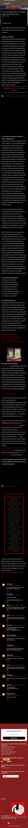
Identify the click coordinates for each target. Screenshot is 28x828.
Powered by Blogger (15, 823)
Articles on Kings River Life (8, 746)
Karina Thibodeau (11, 635)
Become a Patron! (5, 768)
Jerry (8, 665)
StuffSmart (9, 675)
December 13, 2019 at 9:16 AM (13, 585)
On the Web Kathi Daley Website (10, 339)
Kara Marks (10, 594)
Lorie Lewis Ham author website (9, 751)
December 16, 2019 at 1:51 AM (13, 646)
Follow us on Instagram (7, 750)
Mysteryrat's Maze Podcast (7, 748)
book (7, 572)
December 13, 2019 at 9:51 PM (13, 595)
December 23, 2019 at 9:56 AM (13, 695)
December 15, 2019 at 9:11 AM (18, 625)
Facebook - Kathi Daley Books (9, 334)
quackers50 (10, 655)
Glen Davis (9, 584)
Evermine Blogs (6, 366)
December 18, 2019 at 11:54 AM (16, 665)
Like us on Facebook (6, 749)
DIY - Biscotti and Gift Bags (9, 393)
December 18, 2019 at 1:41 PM (13, 676)
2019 (3, 572)
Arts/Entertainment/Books (7, 753)
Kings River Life (11, 693)
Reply (8, 591)
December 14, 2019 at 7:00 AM (16, 605)
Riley (8, 605)
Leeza (8, 615)
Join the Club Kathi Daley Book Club (11, 337)
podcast (18, 436)
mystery (21, 572)
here (16, 413)
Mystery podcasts (5, 754)
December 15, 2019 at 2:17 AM (16, 615)
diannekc (9, 625)
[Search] (26, 3)
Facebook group (21, 429)
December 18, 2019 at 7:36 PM (18, 685)
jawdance (9, 685)
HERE (18, 330)
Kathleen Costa (13, 497)
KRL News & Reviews (9, 0)
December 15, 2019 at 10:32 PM (14, 636)
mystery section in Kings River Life (10, 425)
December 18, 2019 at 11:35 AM (14, 656)
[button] (2, 19)
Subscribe (14, 738)
